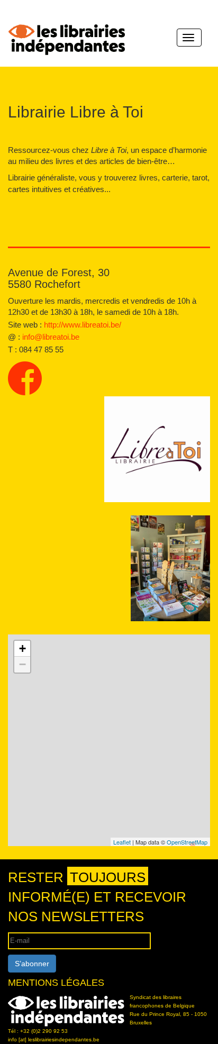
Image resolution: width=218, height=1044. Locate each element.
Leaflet (122, 842)
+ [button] (22, 648)
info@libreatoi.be (50, 336)
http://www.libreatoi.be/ (82, 324)
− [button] (22, 664)
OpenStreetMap (187, 842)
